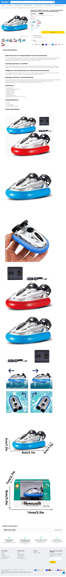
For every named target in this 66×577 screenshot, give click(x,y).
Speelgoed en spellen (9, 7)
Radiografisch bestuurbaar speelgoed (22, 7)
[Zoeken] (53, 2)
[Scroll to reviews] (48, 12)
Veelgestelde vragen (20, 554)
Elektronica (10, 5)
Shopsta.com (3, 573)
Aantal (32, 30)
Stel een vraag (59, 530)
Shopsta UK (29, 572)
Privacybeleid (3, 555)
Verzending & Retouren (48, 5)
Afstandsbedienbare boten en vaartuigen (35, 7)
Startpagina (3, 5)
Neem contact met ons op (58, 5)
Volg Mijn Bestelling (38, 5)
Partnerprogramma (4, 558)
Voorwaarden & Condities (5, 556)
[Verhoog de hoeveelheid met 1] (39, 32)
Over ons (2, 554)
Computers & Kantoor (18, 5)
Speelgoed (14, 7)
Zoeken (18, 552)
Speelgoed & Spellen (28, 5)
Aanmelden (52, 562)
